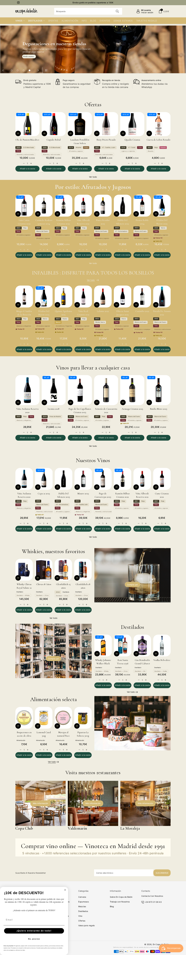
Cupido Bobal (54, 139)
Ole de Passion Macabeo (27, 139)
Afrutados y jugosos (76, 151)
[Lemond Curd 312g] (43, 718)
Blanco (58, 322)
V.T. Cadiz (131, 147)
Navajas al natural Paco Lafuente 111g (63, 736)
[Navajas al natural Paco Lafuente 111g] (63, 718)
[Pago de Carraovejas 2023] (103, 479)
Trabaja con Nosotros (120, 902)
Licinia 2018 (53, 408)
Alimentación (20, 740)
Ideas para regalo (86, 925)
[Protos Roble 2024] (142, 206)
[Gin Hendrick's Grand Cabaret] (142, 645)
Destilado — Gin (140, 671)
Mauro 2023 (83, 493)
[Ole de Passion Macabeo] (27, 124)
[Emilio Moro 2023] (159, 390)
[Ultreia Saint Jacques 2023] (122, 296)
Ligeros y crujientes (128, 151)
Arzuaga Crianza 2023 (132, 408)
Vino (80, 916)
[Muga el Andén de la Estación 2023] (24, 296)
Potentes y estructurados (25, 154)
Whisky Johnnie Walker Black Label (103, 663)
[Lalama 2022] (103, 296)
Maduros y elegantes (24, 326)
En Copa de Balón (161, 944)
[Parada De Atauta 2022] (162, 296)
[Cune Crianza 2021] (162, 479)
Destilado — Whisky (23, 595)
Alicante (78, 147)
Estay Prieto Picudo (106, 139)
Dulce (86, 147)
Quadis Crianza (132, 139)
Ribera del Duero (42, 231)
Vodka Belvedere (161, 660)
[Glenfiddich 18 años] (83, 570)
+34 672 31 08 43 (153, 902)
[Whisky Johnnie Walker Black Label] (103, 645)
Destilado (19, 592)
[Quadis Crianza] (132, 124)
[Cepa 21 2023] (44, 479)
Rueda (65, 319)
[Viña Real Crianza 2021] (83, 296)
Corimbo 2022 (142, 311)
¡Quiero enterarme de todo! (34, 931)
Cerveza (82, 897)
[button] (163, 11)
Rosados (150, 151)
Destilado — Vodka (160, 671)
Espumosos (83, 902)
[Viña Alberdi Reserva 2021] (83, 206)
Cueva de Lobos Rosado (158, 139)
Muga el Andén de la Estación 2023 (24, 314)
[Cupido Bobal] (54, 124)
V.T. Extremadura (121, 231)
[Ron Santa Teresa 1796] (122, 645)
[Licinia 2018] (54, 390)
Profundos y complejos (142, 329)
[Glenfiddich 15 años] (63, 570)
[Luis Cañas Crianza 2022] (24, 206)
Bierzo (163, 228)
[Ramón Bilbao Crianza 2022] (63, 206)
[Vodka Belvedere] (162, 645)
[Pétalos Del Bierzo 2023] (162, 206)
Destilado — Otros (42, 595)
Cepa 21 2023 (44, 493)
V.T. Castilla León (82, 504)
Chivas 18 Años (43, 584)
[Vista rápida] (18, 133)
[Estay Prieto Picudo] (106, 124)
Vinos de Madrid (55, 416)
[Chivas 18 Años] (43, 570)
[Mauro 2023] (83, 479)
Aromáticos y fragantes (64, 326)
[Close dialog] (65, 890)
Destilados (83, 911)
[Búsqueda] (117, 11)
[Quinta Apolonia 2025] (63, 296)
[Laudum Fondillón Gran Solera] (80, 124)
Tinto (18, 151)
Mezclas (82, 906)
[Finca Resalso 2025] (103, 206)
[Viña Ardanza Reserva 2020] (27, 390)
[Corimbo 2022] (142, 296)
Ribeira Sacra (100, 322)
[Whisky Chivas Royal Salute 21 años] (24, 570)
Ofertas (81, 921)
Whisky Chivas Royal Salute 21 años (24, 588)
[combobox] (88, 11)
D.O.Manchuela (28, 147)
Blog (112, 906)
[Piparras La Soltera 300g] (83, 718)
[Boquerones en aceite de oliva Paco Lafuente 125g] (24, 718)
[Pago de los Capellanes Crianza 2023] (80, 390)
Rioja (156, 147)
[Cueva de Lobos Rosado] (159, 124)
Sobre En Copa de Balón (121, 897)
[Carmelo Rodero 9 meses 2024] (44, 206)
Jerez (58, 592)
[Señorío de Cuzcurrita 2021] (106, 390)
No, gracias (34, 939)
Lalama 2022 (103, 311)
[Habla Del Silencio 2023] (122, 206)
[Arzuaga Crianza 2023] (132, 390)
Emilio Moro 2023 (158, 408)
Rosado (163, 147)
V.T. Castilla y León (108, 147)
